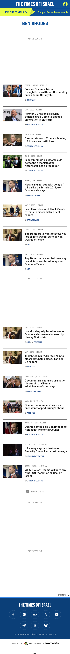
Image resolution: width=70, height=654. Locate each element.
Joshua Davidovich (35, 456)
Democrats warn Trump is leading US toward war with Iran (45, 140)
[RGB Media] (28, 643)
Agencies (31, 413)
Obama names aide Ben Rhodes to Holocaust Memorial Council (46, 428)
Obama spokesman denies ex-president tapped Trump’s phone (44, 407)
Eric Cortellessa (35, 125)
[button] (65, 4)
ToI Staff (31, 100)
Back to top (62, 595)
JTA (28, 244)
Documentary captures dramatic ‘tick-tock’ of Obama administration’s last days (45, 383)
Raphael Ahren (33, 195)
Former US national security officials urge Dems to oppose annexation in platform (43, 116)
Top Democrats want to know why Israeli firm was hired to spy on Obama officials (45, 236)
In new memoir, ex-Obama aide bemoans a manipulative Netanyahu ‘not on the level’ (43, 162)
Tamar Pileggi (33, 220)
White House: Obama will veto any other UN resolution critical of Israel (45, 473)
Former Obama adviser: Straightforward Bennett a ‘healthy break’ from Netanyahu (46, 92)
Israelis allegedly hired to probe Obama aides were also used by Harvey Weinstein (44, 334)
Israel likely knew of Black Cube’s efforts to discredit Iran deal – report (45, 212)
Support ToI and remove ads (53, 12)
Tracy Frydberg (34, 391)
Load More (37, 491)
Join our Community (16, 12)
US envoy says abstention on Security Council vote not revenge (46, 450)
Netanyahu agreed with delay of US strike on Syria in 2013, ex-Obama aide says (44, 187)
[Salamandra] (52, 643)
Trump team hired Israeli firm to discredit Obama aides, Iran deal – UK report (45, 358)
